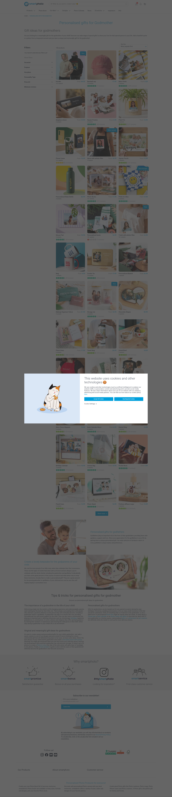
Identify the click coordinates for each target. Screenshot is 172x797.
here (85, 394)
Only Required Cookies (129, 399)
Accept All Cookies (99, 399)
